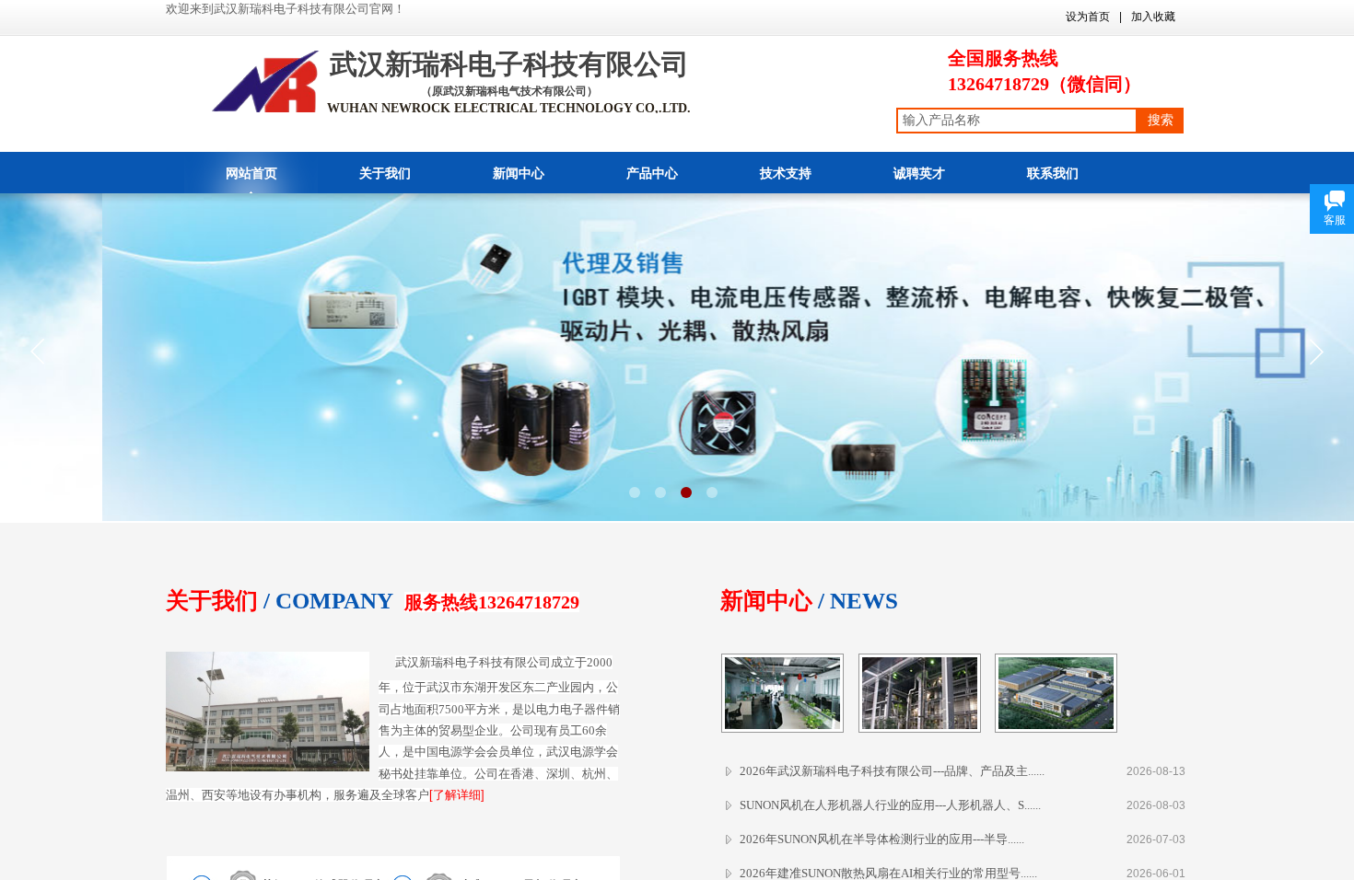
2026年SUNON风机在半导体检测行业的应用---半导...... (882, 839)
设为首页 (1088, 16)
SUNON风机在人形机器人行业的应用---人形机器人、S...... (890, 805)
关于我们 (385, 173)
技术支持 (785, 173)
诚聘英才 (919, 173)
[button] (634, 492)
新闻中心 (518, 173)
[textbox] (1017, 120)
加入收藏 (1153, 16)
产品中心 (652, 173)
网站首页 (251, 173)
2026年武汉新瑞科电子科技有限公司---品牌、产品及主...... (892, 771)
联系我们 (1053, 173)
